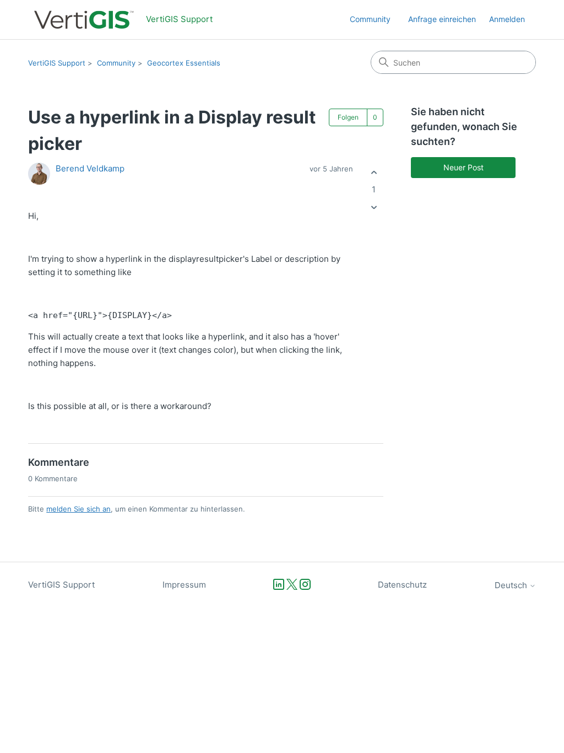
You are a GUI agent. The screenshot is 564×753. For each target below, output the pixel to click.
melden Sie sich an (78, 508)
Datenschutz (402, 584)
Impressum (184, 584)
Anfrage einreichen (442, 19)
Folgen (348, 117)
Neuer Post (463, 167)
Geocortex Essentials (183, 62)
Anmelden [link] (507, 19)
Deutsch (512, 585)
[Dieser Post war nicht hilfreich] (373, 207)
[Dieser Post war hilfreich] (373, 172)
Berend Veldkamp (90, 168)
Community (370, 19)
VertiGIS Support (56, 62)
